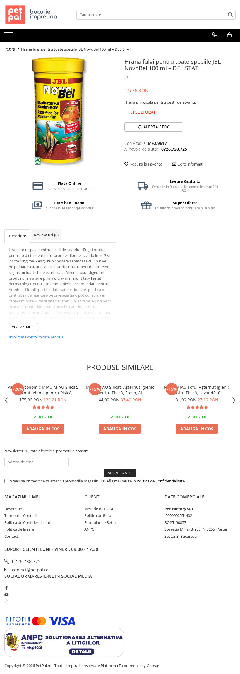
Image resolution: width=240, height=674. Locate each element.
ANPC (89, 529)
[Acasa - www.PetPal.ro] (33, 14)
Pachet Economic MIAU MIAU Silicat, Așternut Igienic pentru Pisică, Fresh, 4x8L (43, 390)
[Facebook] (6, 587)
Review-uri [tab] (46, 235)
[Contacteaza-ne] (214, 35)
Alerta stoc (156, 127)
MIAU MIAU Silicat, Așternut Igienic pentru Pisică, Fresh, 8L (120, 390)
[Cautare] (230, 15)
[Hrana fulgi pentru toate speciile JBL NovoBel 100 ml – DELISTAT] (60, 112)
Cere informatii (190, 164)
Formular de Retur (100, 522)
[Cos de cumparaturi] (229, 35)
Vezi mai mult (23, 327)
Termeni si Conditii (20, 515)
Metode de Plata (98, 508)
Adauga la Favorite (145, 164)
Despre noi (13, 508)
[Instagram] (6, 601)
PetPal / (12, 49)
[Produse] (9, 36)
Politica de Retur (98, 515)
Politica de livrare (19, 529)
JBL (127, 77)
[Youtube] (6, 594)
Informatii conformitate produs (36, 337)
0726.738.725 (26, 561)
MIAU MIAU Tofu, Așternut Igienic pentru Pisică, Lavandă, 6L (197, 390)
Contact (11, 536)
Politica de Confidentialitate (161, 481)
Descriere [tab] (17, 235)
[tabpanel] (60, 112)
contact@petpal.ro (30, 569)
